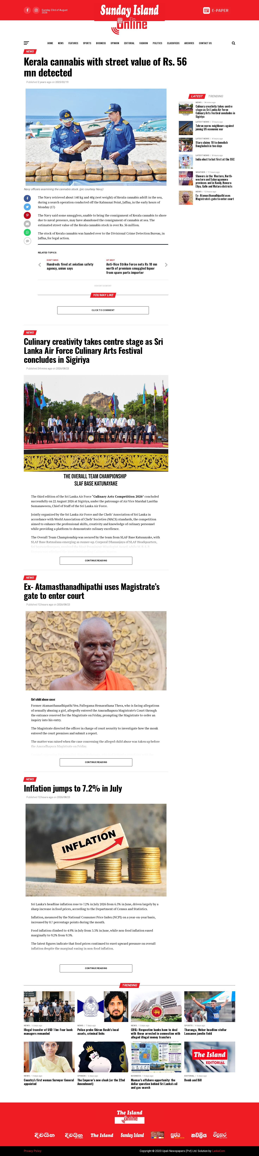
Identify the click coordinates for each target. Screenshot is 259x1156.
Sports (87, 43)
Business (101, 43)
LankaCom (218, 1151)
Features (73, 43)
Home (50, 43)
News (60, 43)
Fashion (143, 43)
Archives (189, 43)
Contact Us (205, 43)
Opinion (115, 43)
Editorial (129, 43)
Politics (157, 43)
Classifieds (173, 43)
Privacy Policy (32, 1151)
